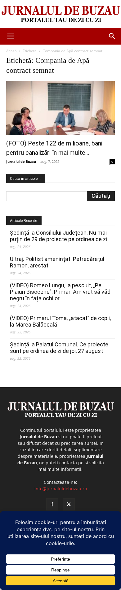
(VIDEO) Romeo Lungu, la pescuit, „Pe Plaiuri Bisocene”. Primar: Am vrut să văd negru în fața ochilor (60, 292)
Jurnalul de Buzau (21, 161)
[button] (10, 36)
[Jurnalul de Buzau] (60, 14)
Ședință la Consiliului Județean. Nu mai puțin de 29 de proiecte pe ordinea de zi (58, 235)
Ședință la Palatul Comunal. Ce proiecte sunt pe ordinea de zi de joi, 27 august (59, 347)
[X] (69, 504)
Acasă (11, 51)
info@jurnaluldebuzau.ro (60, 489)
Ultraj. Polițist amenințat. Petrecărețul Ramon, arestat (57, 262)
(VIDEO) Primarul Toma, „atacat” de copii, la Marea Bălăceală (60, 321)
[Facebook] (52, 504)
